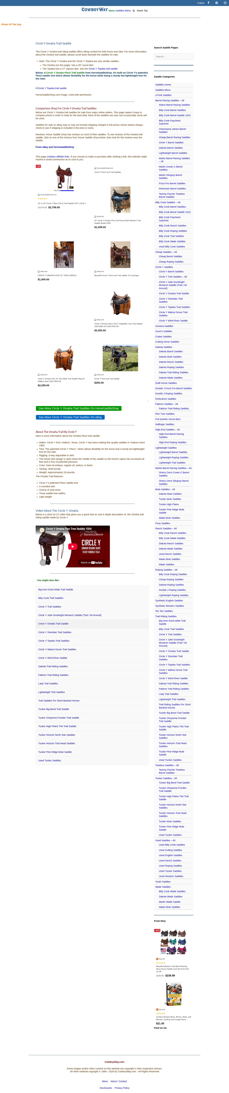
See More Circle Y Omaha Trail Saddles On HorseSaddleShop (79, 408)
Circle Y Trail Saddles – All (173, 276)
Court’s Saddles (163, 331)
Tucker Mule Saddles (170, 499)
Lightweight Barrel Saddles (173, 153)
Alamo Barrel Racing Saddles (174, 105)
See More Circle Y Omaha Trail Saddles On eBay (70, 417)
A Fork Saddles (163, 95)
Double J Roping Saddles (168, 393)
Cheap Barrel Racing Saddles (174, 137)
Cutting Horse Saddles (167, 341)
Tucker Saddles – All (166, 778)
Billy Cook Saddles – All (167, 202)
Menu (112, 10)
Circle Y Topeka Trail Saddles (174, 307)
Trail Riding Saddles (166, 616)
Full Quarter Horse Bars (167, 419)
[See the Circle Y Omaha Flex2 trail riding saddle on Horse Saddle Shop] (51, 88)
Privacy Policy (122, 1088)
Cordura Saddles (164, 326)
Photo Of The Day (10, 24)
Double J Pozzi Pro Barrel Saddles (173, 388)
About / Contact (119, 1081)
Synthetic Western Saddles (169, 606)
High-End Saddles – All (167, 429)
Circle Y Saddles (164, 267)
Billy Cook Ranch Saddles (172, 225)
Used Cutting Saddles (170, 850)
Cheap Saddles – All (166, 252)
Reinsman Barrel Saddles (172, 188)
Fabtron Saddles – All (166, 404)
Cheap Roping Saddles (171, 261)
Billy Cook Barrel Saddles (172, 110)
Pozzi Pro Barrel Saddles (172, 183)
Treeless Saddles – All (167, 765)
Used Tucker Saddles (170, 760)
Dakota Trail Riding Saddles (173, 372)
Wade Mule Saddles (169, 518)
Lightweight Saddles (166, 447)
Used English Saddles (170, 855)
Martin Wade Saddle (169, 902)
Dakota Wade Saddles (170, 377)
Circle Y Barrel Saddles (171, 142)
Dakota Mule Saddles (170, 356)
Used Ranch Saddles (170, 554)
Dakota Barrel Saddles (171, 148)
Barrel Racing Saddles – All (169, 100)
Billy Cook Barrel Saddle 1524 (175, 115)
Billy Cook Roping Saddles (173, 231)
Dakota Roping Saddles (171, 367)
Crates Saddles (163, 336)
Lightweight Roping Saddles (173, 457)
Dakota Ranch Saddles (171, 362)
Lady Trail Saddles (169, 694)
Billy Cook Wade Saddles (172, 241)
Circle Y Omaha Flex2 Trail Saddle (65, 72)
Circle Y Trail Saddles (170, 634)
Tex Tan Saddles (164, 611)
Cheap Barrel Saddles (170, 256)
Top (146, 10)
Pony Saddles (162, 523)
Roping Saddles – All (166, 569)
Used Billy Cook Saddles (172, 246)
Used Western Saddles (171, 876)
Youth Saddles (163, 881)
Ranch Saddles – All (166, 528)
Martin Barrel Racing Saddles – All (173, 468)
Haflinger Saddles (164, 424)
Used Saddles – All (165, 840)
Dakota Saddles (163, 347)
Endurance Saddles (165, 399)
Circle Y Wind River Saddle (173, 320)
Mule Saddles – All (165, 489)
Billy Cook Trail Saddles (171, 236)
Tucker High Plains (169, 504)
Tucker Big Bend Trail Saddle (174, 713)
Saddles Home (163, 84)
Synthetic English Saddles (169, 600)
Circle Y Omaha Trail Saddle (174, 293)
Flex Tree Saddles (165, 414)
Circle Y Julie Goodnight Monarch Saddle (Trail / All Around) (173, 285)
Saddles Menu (123, 10)
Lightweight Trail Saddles (172, 462)
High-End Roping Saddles (172, 442)
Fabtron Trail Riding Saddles (174, 408)
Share (140, 10)
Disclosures (106, 1088)
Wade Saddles (166, 564)
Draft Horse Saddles (166, 383)
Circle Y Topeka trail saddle (103, 68)
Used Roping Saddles (170, 865)
